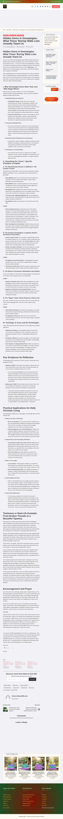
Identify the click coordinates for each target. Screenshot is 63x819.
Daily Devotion (11, 765)
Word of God (31, 687)
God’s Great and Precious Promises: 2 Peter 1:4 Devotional (10, 773)
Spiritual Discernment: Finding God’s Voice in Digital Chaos (25, 773)
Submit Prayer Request (51, 99)
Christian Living (24, 765)
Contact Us (5, 805)
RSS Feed (44, 805)
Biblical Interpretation (24, 685)
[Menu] (32, 6)
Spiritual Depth (11, 768)
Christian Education (7, 687)
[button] (56, 6)
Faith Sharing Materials (28, 801)
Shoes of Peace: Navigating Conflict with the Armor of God (52, 773)
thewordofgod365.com (20, 696)
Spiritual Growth (20, 35)
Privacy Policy (6, 807)
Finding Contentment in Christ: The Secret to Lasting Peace (38, 773)
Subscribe (32, 679)
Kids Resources (26, 805)
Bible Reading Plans (27, 796)
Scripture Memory (7, 799)
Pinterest (44, 803)
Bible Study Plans (7, 796)
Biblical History (12, 35)
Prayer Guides (26, 799)
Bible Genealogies (7, 685)
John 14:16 (47, 44)
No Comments (30, 46)
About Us (5, 803)
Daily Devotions (6, 794)
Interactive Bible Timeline (55, 1)
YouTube (44, 801)
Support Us (5, 801)
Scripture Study (16, 687)
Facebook (44, 796)
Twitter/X (44, 794)
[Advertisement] (31, 19)
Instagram (44, 799)
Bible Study (6, 35)
